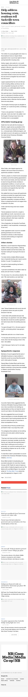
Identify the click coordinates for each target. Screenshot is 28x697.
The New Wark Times (12, 471)
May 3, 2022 (14, 31)
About (2, 678)
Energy (3, 546)
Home (2, 7)
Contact (22, 678)
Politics (3, 511)
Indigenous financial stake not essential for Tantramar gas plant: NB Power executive (13, 585)
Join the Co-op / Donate (12, 678)
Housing (7, 7)
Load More (14, 634)
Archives (18, 680)
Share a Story (4, 680)
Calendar (12, 680)
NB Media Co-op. (9, 672)
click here (9, 458)
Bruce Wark (5, 31)
